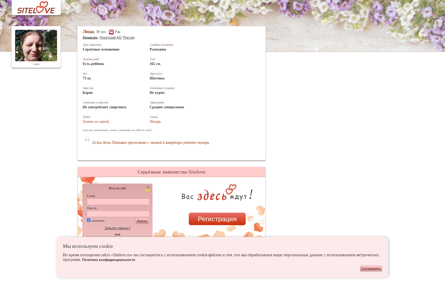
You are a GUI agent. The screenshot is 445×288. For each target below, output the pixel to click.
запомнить (98, 221)
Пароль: (92, 208)
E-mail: (91, 196)
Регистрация (217, 219)
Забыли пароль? (117, 228)
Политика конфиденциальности (108, 260)
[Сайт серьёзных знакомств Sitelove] (32, 6)
